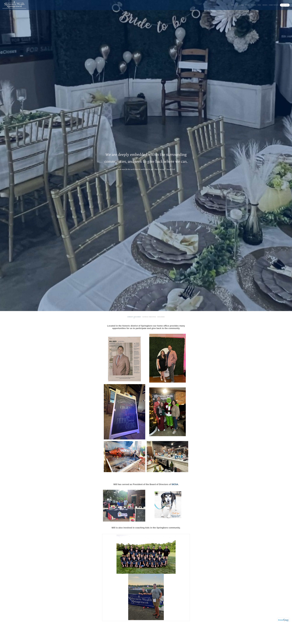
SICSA (174, 484)
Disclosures (161, 316)
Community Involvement (134, 316)
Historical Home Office (149, 316)
